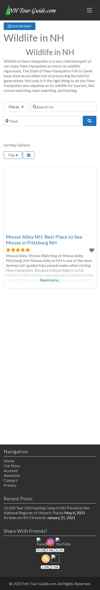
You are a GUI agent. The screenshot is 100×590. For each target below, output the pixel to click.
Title (12, 155)
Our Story (12, 465)
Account (11, 470)
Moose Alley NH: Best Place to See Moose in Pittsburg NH (44, 239)
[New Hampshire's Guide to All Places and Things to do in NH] (31, 9)
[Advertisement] (50, 372)
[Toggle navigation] (89, 10)
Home (9, 460)
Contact (10, 480)
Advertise (12, 475)
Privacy (10, 485)
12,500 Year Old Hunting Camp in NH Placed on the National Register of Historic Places (46, 510)
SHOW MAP (21, 26)
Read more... (50, 280)
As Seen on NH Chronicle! (25, 517)
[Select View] (28, 155)
